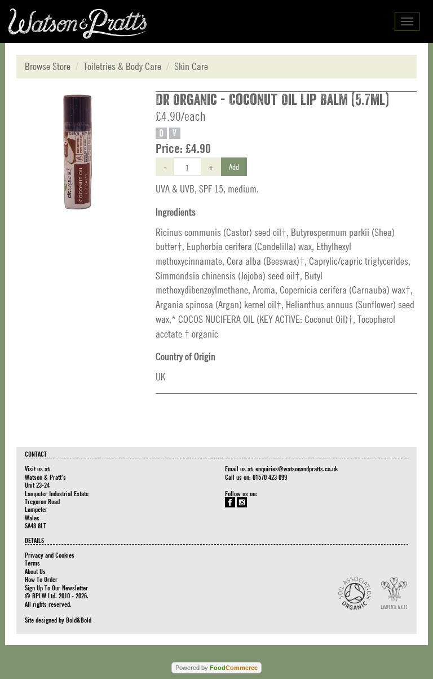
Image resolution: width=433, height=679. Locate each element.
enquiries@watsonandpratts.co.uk (296, 468)
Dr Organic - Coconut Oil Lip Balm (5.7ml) (272, 100)
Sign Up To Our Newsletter (56, 587)
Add (234, 166)
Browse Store (47, 66)
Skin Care (191, 66)
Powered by (216, 667)
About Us (35, 571)
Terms (32, 562)
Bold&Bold (78, 619)
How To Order (41, 579)
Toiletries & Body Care (122, 66)
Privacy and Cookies (49, 554)
